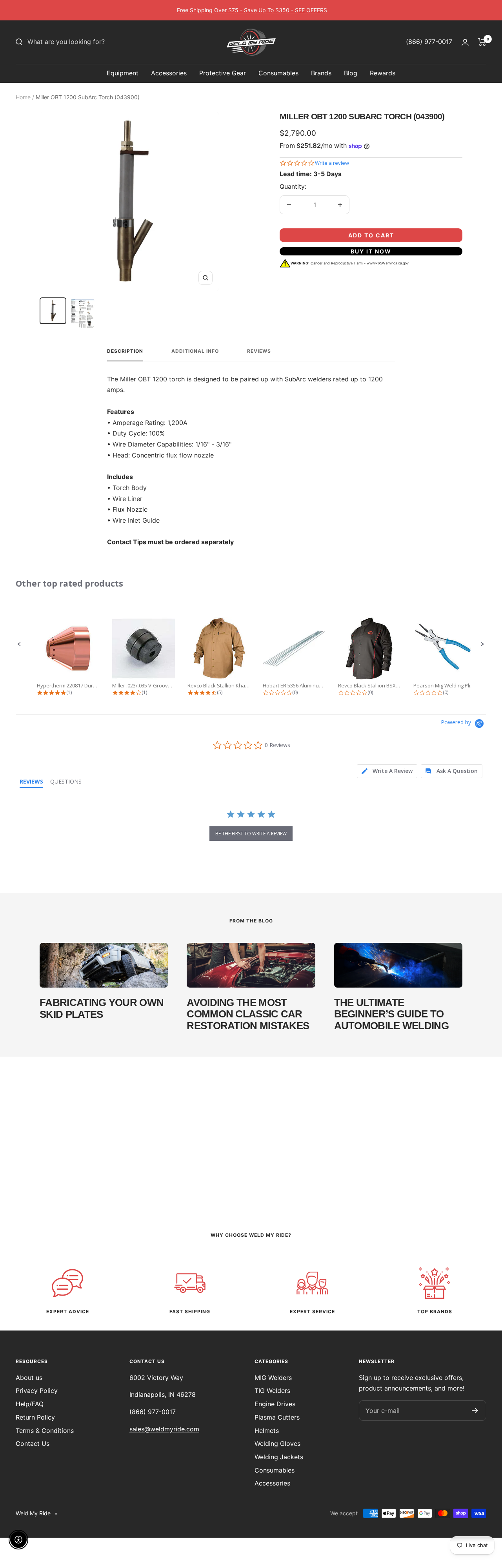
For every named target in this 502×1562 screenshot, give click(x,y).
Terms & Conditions (45, 1430)
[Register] (475, 1410)
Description (125, 351)
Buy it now (371, 251)
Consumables (278, 73)
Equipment (122, 73)
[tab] (387, 771)
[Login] (465, 42)
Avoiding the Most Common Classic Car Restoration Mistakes (248, 1014)
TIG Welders (272, 1390)
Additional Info (195, 351)
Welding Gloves (277, 1443)
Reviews (259, 351)
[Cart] (482, 42)
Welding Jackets (279, 1457)
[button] (19, 644)
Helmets (267, 1430)
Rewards (382, 73)
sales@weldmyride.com (164, 1429)
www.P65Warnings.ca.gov (388, 263)
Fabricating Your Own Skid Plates (102, 1008)
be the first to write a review (251, 833)
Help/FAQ (30, 1404)
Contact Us (32, 1443)
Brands (321, 73)
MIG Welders (273, 1378)
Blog (350, 73)
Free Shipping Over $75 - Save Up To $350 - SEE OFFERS (252, 10)
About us (29, 1378)
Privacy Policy (37, 1390)
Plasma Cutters (277, 1417)
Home (23, 97)
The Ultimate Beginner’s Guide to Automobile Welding (391, 1014)
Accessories (169, 73)
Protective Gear (222, 73)
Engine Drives (275, 1404)
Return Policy (35, 1417)
